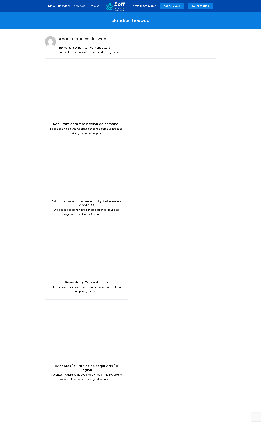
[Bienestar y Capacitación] (86, 263)
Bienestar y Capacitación (81, 263)
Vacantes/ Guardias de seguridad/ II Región (81, 344)
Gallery (91, 105)
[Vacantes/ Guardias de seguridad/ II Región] (86, 344)
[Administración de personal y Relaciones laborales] (86, 182)
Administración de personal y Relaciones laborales (81, 182)
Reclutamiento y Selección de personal (81, 105)
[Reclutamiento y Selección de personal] (86, 105)
